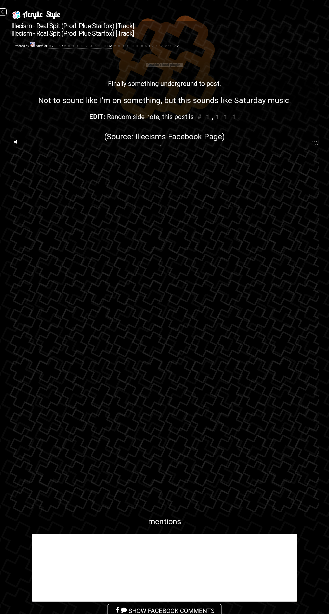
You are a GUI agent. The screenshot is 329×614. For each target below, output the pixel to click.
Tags (315, 144)
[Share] (15, 142)
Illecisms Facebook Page (178, 136)
